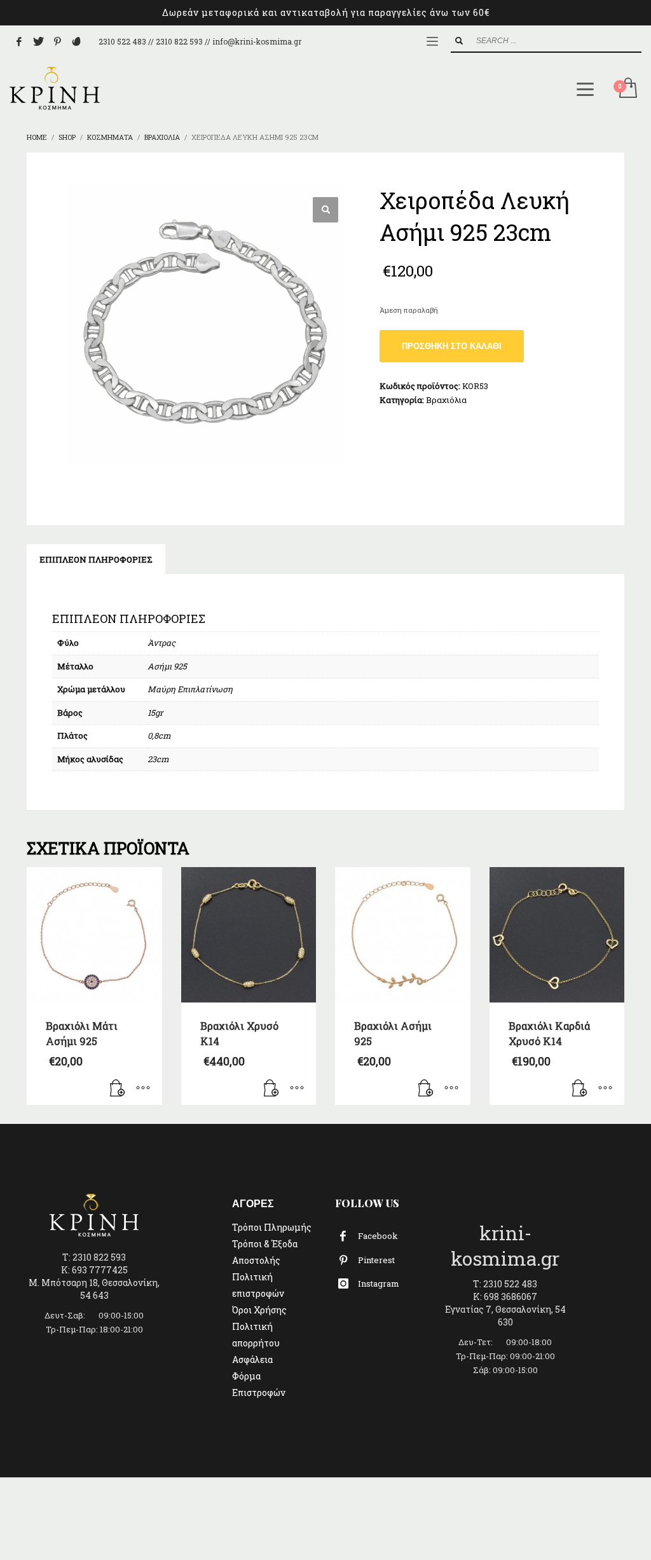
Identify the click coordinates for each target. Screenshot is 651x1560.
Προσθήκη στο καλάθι (452, 346)
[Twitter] (38, 41)
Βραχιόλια (446, 400)
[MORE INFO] (143, 1089)
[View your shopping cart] (627, 89)
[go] (459, 40)
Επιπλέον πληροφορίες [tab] (96, 559)
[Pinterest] (57, 41)
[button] (325, 209)
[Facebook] (19, 41)
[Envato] (76, 41)
